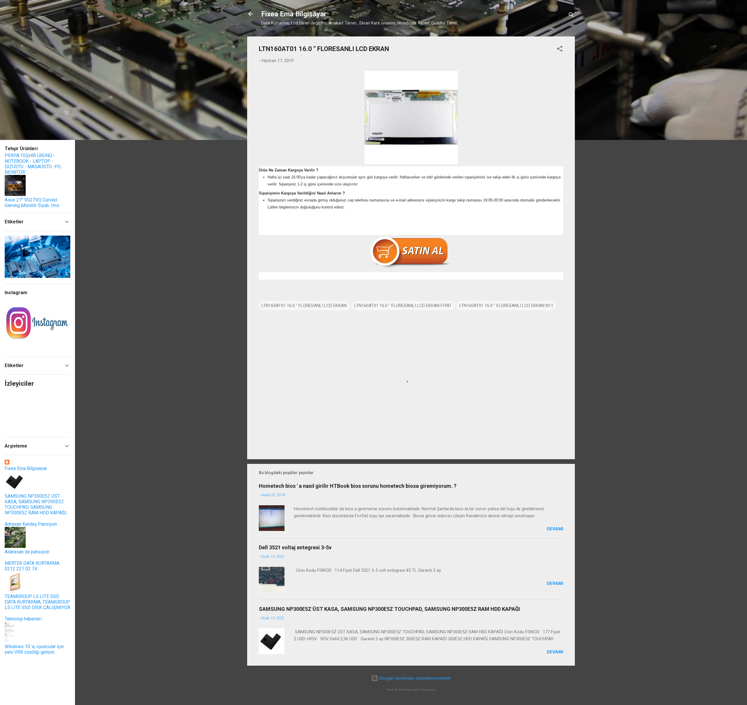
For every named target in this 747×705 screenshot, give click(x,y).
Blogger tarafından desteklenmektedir (414, 678)
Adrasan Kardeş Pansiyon (31, 524)
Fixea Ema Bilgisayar (294, 14)
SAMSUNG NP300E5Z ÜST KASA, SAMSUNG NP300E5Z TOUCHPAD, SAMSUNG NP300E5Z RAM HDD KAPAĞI (389, 609)
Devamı (555, 529)
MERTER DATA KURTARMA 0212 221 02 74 (32, 565)
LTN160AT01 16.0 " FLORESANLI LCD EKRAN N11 (506, 305)
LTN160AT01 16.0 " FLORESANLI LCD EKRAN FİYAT (403, 305)
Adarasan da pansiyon (27, 552)
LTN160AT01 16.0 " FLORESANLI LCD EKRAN (304, 305)
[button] (559, 49)
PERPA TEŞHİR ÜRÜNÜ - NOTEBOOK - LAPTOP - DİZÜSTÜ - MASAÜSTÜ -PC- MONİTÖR (33, 164)
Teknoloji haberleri (23, 619)
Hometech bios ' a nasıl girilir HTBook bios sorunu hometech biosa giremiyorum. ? (357, 486)
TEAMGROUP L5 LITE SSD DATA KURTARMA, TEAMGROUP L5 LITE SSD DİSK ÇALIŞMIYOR (37, 602)
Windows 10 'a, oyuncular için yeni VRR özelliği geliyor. (34, 649)
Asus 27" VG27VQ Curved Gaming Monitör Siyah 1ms (32, 202)
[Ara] (571, 16)
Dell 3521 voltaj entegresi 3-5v (295, 547)
